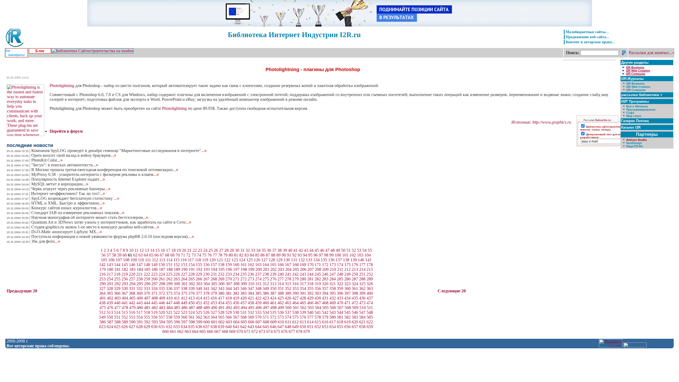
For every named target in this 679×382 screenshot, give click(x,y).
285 (340, 279)
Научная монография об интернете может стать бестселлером (89, 217)
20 (184, 250)
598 (192, 322)
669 (232, 331)
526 (206, 312)
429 (310, 298)
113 (162, 260)
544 (340, 312)
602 (221, 322)
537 (288, 312)
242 (295, 274)
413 (191, 298)
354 (303, 288)
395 (332, 293)
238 (266, 274)
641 (236, 326)
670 (240, 331)
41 (295, 250)
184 (140, 269)
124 (242, 260)
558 (169, 317)
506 (333, 307)
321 (332, 283)
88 (273, 255)
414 (199, 298)
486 (184, 307)
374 (176, 293)
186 (154, 269)
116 (184, 260)
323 (347, 283)
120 (212, 260)
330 (124, 288)
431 (325, 298)
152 (176, 264)
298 (162, 283)
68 (167, 255)
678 (299, 331)
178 (370, 264)
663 (188, 331)
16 (163, 250)
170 (310, 264)
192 (199, 269)
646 (273, 326)
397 (347, 293)
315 (288, 283)
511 (370, 307)
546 (355, 312)
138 (346, 260)
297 (154, 283)
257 (132, 279)
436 (362, 298)
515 (124, 312)
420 (243, 298)
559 (176, 317)
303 (199, 283)
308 (236, 283)
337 (176, 288)
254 (110, 279)
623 (102, 326)
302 (192, 283)
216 (102, 274)
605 (244, 322)
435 (355, 298)
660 (165, 331)
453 (214, 303)
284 (332, 279)
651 (310, 326)
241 (288, 274)
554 (139, 317)
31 (242, 250)
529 (228, 312)
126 (257, 260)
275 (266, 279)
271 (236, 279)
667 (217, 331)
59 (119, 255)
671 (247, 331)
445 (154, 303)
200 (258, 269)
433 (340, 298)
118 (198, 260)
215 (370, 269)
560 (184, 317)
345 (236, 288)
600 (206, 322)
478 (125, 307)
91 (289, 255)
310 (251, 283)
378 (206, 293)
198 (244, 269)
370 (147, 293)
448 (176, 303)
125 (249, 260)
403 (117, 298)
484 (169, 307)
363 (370, 288)
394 (325, 293)
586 (102, 322)
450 (191, 303)
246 (325, 274)
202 (273, 269)
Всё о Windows (637, 106)
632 (169, 326)
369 (139, 293)
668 (225, 331)
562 (199, 317)
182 (125, 269)
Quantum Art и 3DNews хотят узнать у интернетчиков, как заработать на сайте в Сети (111, 222)
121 (220, 260)
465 (303, 303)
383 (243, 293)
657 (355, 326)
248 (340, 274)
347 (251, 288)
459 (258, 303)
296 (147, 283)
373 (169, 293)
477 (117, 307)
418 (228, 298)
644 (258, 326)
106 (111, 260)
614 (310, 322)
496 (258, 307)
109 (133, 260)
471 (347, 303)
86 (262, 255)
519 (154, 312)
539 (303, 312)
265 (191, 279)
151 (169, 264)
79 (225, 255)
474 (370, 303)
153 (184, 264)
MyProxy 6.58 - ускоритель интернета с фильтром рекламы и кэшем (95, 174)
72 (188, 255)
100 (338, 255)
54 (364, 250)
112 (155, 260)
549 (102, 317)
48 (332, 250)
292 (117, 283)
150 (162, 264)
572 (273, 317)
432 (332, 298)
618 (340, 322)
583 (355, 317)
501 (296, 307)
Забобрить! (16, 55)
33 (253, 250)
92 (294, 255)
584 (362, 317)
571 (266, 317)
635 (191, 326)
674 (269, 331)
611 (288, 322)
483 (162, 307)
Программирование (640, 109)
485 (177, 307)
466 (310, 303)
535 (273, 312)
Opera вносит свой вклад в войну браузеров (73, 155)
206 (303, 269)
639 (221, 326)
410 (169, 298)
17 (168, 250)
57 (109, 255)
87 (268, 255)
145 (124, 264)
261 (162, 279)
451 (199, 303)
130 (287, 260)
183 (132, 269)
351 (280, 288)
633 (176, 326)
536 (280, 312)
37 (274, 250)
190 (184, 269)
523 (184, 312)
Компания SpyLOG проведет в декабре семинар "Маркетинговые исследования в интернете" (119, 150)
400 (370, 293)
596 (177, 322)
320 (325, 283)
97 (321, 255)
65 (151, 255)
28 (226, 250)
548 (370, 312)
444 (147, 303)
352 (288, 288)
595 (169, 322)
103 (360, 255)
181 (117, 269)
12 (142, 250)
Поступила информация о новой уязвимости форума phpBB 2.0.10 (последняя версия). (112, 236)
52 (354, 250)
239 (273, 274)
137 (339, 260)
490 (214, 307)
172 (325, 264)
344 (228, 288)
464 (295, 303)
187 (162, 269)
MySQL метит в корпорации (59, 184)
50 (343, 250)
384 (251, 293)
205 (296, 269)
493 (236, 307)
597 (184, 322)
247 (332, 274)
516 (132, 312)
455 (228, 303)
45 (317, 250)
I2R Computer (636, 90)
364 (102, 293)
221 (139, 274)
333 (147, 288)
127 (264, 260)
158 (221, 264)
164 (266, 264)
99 (331, 255)
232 (221, 274)
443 (139, 303)
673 (262, 331)
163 (258, 264)
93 (300, 255)
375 (184, 293)
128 (272, 260)
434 (347, 298)
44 (311, 250)
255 (117, 279)
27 (221, 250)
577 (310, 317)
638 (214, 326)
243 (303, 274)
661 (173, 331)
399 (362, 293)
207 (310, 269)
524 (191, 312)
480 (140, 307)
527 (214, 312)
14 (152, 250)
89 (278, 255)
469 (332, 303)
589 (125, 322)
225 (169, 274)
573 (280, 317)
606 (251, 322)
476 (110, 307)
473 (362, 303)
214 (362, 269)
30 (237, 250)
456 (236, 303)
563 (206, 317)
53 (359, 250)
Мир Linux (633, 116)
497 (266, 307)
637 (206, 326)
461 (273, 303)
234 (236, 274)
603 (229, 322)
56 (103, 255)
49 (338, 250)
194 (214, 269)
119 (205, 260)
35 (264, 250)
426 (288, 298)
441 (124, 303)
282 (318, 279)
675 (277, 331)
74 (199, 255)
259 (147, 279)
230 (206, 274)
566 (228, 317)
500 (288, 307)
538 (295, 312)
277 (280, 279)
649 (295, 326)
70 (178, 255)
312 (266, 283)
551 (117, 317)
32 (248, 250)
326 (370, 283)
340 (199, 288)
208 (318, 269)
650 (303, 326)
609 (273, 322)
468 (325, 303)
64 (146, 255)
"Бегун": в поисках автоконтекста (64, 165)
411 (177, 298)
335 (162, 288)
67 (162, 255)
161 (243, 264)
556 (154, 317)
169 (303, 264)
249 (347, 274)
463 (288, 303)
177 (362, 264)
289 (370, 279)
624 (110, 326)
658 (362, 326)
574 (288, 317)
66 (156, 255)
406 (140, 298)
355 (310, 288)
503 (310, 307)
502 (303, 307)
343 (221, 288)
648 (288, 326)
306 (221, 283)
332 (139, 288)
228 (191, 274)
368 (132, 293)
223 (154, 274)
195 (221, 269)
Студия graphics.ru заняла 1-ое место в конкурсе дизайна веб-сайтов (95, 227)
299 (169, 283)
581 (340, 317)
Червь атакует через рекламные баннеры (70, 188)
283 (325, 279)
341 (206, 288)
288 (362, 279)
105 (104, 260)
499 (281, 307)
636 (199, 326)
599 (199, 322)
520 (162, 312)
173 (332, 264)
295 (140, 283)
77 (215, 255)
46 (322, 250)
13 (147, 250)
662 (180, 331)
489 (206, 307)
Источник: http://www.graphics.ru (541, 122)
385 (258, 293)
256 (124, 279)
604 (236, 322)
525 (199, 312)
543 (332, 312)
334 (154, 288)
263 (176, 279)
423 (266, 298)
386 (266, 293)
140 (361, 260)
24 (205, 250)
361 (355, 288)
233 (228, 274)
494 (244, 307)
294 (132, 283)
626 (124, 326)
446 (162, 303)
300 (177, 283)
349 (266, 288)
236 (251, 274)
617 (332, 322)
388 (280, 293)
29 (232, 250)
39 (285, 250)
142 (102, 264)
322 (340, 283)
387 (273, 293)
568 (243, 317)
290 (102, 283)
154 (191, 264)
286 (347, 279)
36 (269, 250)
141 (368, 260)
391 (303, 293)
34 (258, 250)
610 (281, 322)
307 (229, 283)
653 (325, 326)
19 (179, 250)
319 (318, 283)
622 (370, 322)
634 (184, 326)
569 (251, 317)
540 (310, 312)
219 (124, 274)
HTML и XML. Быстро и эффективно (68, 203)
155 (199, 264)
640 (228, 326)
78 (220, 255)
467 (318, 303)
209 (325, 269)
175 (347, 264)
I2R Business (635, 83)
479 (132, 307)
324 (355, 283)
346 (243, 288)
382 (236, 293)
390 (295, 293)
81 (236, 255)
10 (131, 250)
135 (324, 260)
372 (162, 293)
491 (221, 307)
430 (318, 298)
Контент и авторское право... (590, 42)
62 (135, 255)
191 (192, 269)
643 (251, 326)
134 (316, 260)
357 (325, 288)
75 (204, 255)
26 (216, 250)
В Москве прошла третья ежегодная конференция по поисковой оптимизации (104, 169)
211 (340, 269)
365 (110, 293)
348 (258, 288)
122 (227, 260)
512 (102, 312)
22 (195, 250)
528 (221, 312)
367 (124, 293)
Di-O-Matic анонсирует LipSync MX (66, 231)
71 (183, 255)
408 (154, 298)
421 (251, 298)
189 (177, 269)
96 (316, 255)
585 (370, 317)
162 (251, 264)
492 (229, 307)
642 (243, 326)
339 (191, 288)
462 (280, 303)
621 (362, 322)
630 (154, 326)
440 (117, 303)
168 (295, 264)
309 (244, 283)
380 (221, 293)
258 (139, 279)
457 (243, 303)
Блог (40, 51)
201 (266, 269)
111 (148, 260)
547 (362, 312)
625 (117, 326)
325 (362, 283)
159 (228, 264)
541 (318, 312)
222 (147, 274)
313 (273, 283)
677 (292, 331)
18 (173, 250)
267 (206, 279)
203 (281, 269)
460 (266, 303)
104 (367, 255)
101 (345, 255)
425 (280, 298)
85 (257, 255)
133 (309, 260)
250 (355, 274)
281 (310, 279)
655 (340, 326)
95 (310, 255)
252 (370, 274)
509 (355, 307)
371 (154, 293)
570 (258, 317)
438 (102, 303)
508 (348, 307)
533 (258, 312)
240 (280, 274)
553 (132, 317)
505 (325, 307)
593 (154, 322)
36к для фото (45, 241)
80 (231, 255)
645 (266, 326)
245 (318, 274)
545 (347, 312)
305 (214, 283)
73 (193, 255)
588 (117, 322)
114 (169, 260)
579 (325, 317)
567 (236, 317)
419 (236, 298)
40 (290, 250)
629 (147, 326)
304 (206, 283)
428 (303, 298)
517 (139, 312)
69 (172, 255)
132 (301, 260)
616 (325, 322)
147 (139, 264)
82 (241, 255)
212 (347, 269)
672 (254, 331)
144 (117, 264)
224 (162, 274)
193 (206, 269)
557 (162, 317)
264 (184, 279)
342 (214, 288)
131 (294, 260)
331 (132, 288)
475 (102, 307)
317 (303, 283)
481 (147, 307)
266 (199, 279)
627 (132, 326)
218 (117, 274)
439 (110, 303)
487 (192, 307)
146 (132, 264)
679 (306, 331)
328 (110, 288)
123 (235, 260)
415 (206, 298)
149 (154, 264)
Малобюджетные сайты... (587, 32)
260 (154, 279)
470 (340, 303)
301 (184, 283)
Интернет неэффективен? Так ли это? (68, 193)
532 (251, 312)
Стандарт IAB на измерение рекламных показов (77, 212)
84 (252, 255)
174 (340, 264)
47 (327, 250)
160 (236, 264)
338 (184, 288)
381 (228, 293)
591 (140, 322)
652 (318, 326)
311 (258, 283)
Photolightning (62, 85)
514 (117, 312)
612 (295, 322)
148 (147, 264)
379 (214, 293)
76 (209, 255)
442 (132, 303)
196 (229, 269)
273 (251, 279)
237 (258, 274)
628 (139, 326)
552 (124, 317)
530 (236, 312)
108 (126, 260)
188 (169, 269)
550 (110, 317)
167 (288, 264)
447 (169, 303)
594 (162, 322)
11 (136, 250)
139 (353, 260)
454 (221, 303)
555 (147, 317)
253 (102, 279)
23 (200, 250)
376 (191, 293)
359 (340, 288)
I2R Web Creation (638, 86)
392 (310, 293)
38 (279, 250)
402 (110, 298)
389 (288, 293)
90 (284, 255)
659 (370, 326)
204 (288, 269)
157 (214, 264)
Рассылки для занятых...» (651, 52)
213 (355, 269)
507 (340, 307)
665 (202, 331)
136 (331, 260)
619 (347, 322)
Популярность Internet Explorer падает (68, 179)
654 (332, 326)
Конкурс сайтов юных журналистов (66, 208)
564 (214, 317)
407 (147, 298)
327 (102, 288)
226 (176, 274)
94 (305, 255)
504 (318, 307)
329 (117, 288)
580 (332, 317)
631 (162, 326)
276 (273, 279)
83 (247, 255)
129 (279, 260)
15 (157, 250)
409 (162, 298)
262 (169, 279)
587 (110, 322)
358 (332, 288)
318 (310, 283)
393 (318, 293)
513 (110, 312)
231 (214, 274)
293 (125, 283)
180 (110, 269)
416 (214, 298)
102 (353, 255)
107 (119, 260)
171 (318, 264)
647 (280, 326)
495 (251, 307)
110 (141, 260)
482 (154, 307)
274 (258, 279)
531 (243, 312)
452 (206, 303)
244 (310, 274)
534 (266, 312)
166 (280, 264)
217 (110, 274)
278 (288, 279)
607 (258, 322)
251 (362, 274)
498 (273, 307)
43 (306, 250)
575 (295, 317)
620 (355, 322)
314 (280, 283)
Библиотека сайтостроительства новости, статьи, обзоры (603, 128)
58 (114, 255)
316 (295, 283)
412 (184, 298)
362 (362, 288)
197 (236, 269)
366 (117, 293)
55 (370, 250)
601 (214, 322)
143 (110, 264)
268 (214, 279)
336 (169, 288)
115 (176, 260)
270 (228, 279)
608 (266, 322)
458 (251, 303)
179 (102, 269)
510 (362, 307)
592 (147, 322)
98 (326, 255)
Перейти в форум (66, 131)
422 (258, 298)
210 (333, 269)
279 (295, 279)
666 (210, 331)
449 (184, 303)
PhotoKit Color (47, 160)
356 (318, 288)
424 (273, 298)
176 (355, 264)
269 (221, 279)
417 (221, 298)
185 (147, 269)
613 (303, 322)
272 (243, 279)
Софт (630, 112)
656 (347, 326)
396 (340, 293)
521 (169, 312)
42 (301, 250)
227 (184, 274)
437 (370, 298)
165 (273, 264)
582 (347, 317)
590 (132, 322)
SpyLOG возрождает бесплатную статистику (75, 198)
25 (210, 250)
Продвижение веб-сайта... (587, 37)
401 (102, 298)
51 (348, 250)
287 (355, 279)
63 (140, 255)
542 (325, 312)
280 (303, 279)
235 (243, 274)
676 (284, 331)
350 (273, 288)
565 (221, 317)
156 (206, 264)
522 (176, 312)
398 (355, 293)
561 (191, 317)
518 (147, 312)
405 (132, 298)
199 (251, 269)
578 (318, 317)
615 (318, 322)
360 (347, 288)
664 (195, 331)
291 (110, 283)
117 (191, 260)
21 (189, 250)
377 (199, 293)
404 (125, 298)
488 (199, 307)
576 (303, 317)
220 (132, 274)
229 (199, 274)
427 (295, 298)
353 (295, 288)
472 (355, 303)
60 (125, 255)
